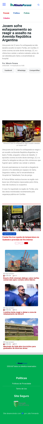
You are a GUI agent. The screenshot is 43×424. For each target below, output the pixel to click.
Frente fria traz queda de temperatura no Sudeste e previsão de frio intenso (20, 238)
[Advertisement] (21, 95)
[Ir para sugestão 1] (17, 243)
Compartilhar (35, 70)
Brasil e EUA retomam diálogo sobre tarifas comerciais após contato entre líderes (21, 279)
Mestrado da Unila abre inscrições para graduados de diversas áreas (19, 347)
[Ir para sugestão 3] (26, 243)
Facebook (8, 70)
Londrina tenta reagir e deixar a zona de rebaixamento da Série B (19, 313)
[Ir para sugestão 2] (21, 243)
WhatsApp (21, 70)
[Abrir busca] (38, 5)
